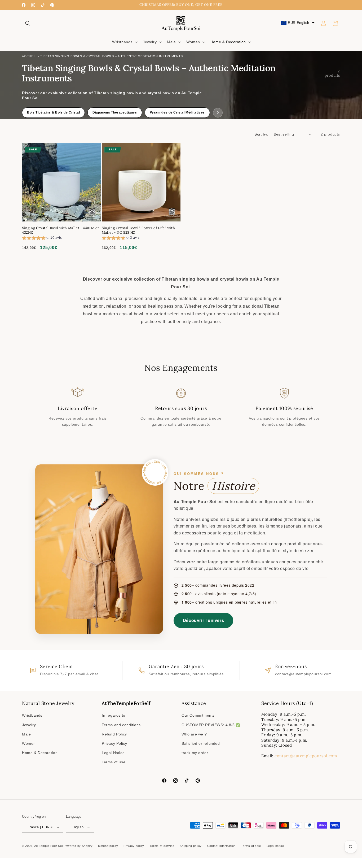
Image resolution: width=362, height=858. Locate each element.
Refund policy (108, 845)
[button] (28, 23)
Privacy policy (133, 845)
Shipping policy (191, 845)
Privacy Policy (114, 743)
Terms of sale (251, 845)
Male (26, 734)
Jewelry (29, 725)
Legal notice (275, 845)
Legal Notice (113, 753)
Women (29, 743)
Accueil (29, 56)
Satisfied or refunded (201, 743)
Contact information (221, 845)
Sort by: (261, 134)
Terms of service (162, 845)
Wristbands (32, 715)
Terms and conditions (121, 725)
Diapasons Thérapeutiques (114, 112)
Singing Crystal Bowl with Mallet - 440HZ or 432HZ (60, 230)
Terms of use (113, 762)
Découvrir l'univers (203, 620)
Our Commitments (198, 715)
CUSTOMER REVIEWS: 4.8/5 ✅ (211, 725)
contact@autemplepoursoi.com (306, 755)
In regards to (113, 715)
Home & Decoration (40, 753)
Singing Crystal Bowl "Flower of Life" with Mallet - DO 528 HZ (138, 230)
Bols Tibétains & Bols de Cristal (53, 112)
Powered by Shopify (78, 845)
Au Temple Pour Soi (48, 845)
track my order (195, 753)
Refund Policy (114, 734)
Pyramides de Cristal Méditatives (177, 112)
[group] (42, 238)
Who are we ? (194, 734)
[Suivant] (218, 112)
